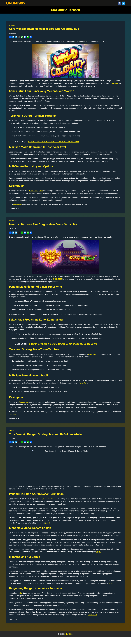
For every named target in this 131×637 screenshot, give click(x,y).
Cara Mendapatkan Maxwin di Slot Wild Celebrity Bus (44, 28)
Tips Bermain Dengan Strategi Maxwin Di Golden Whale (45, 434)
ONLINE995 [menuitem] (114, 83)
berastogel (17, 204)
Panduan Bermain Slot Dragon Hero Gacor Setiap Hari (44, 224)
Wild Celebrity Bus (36, 191)
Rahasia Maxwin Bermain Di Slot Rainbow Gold (53, 141)
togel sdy (12, 414)
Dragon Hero (24, 402)
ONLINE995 (68, 634)
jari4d (47, 523)
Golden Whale (47, 499)
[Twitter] (123, 3)
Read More (14, 208)
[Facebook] (119, 3)
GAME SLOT (12, 25)
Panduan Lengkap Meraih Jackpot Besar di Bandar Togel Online (62, 343)
